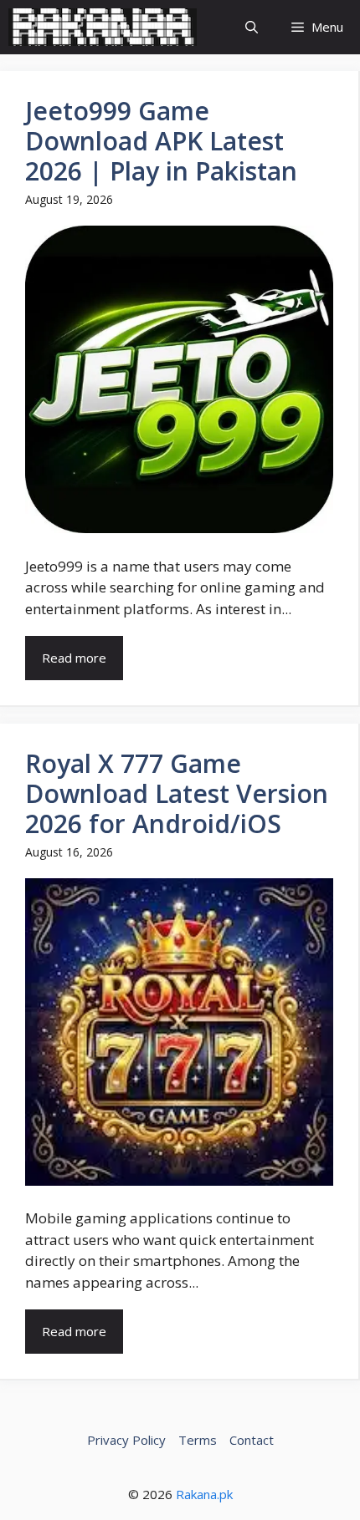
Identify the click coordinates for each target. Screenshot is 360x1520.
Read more (74, 657)
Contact (251, 1439)
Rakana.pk (204, 1494)
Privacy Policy (126, 1439)
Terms (197, 1439)
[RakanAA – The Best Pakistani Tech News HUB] (102, 27)
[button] (252, 27)
